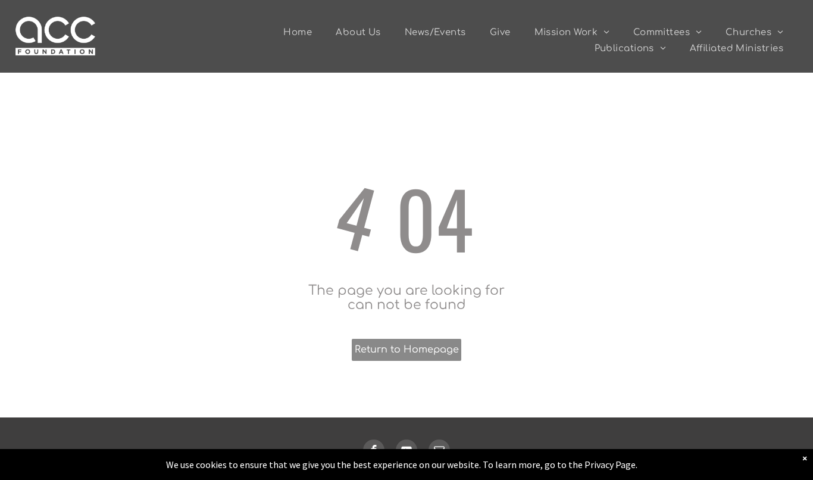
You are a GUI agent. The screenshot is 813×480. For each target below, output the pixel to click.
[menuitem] (297, 32)
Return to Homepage (407, 349)
